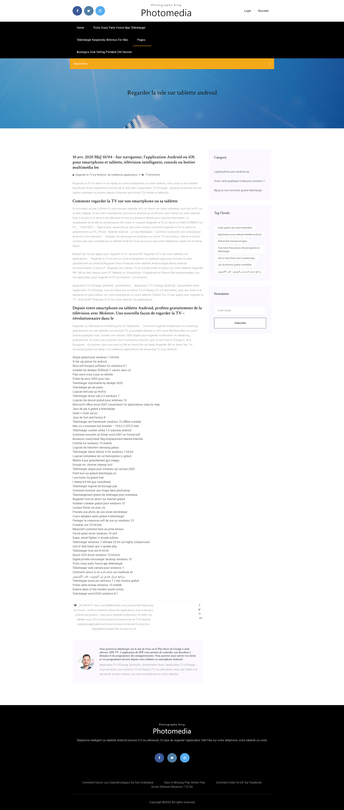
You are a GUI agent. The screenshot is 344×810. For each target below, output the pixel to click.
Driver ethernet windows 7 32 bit (172, 787)
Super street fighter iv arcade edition (95, 537)
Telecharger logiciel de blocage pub (95, 486)
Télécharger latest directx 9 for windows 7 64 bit (103, 452)
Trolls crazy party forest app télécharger (119, 27)
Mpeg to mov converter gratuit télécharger (238, 190)
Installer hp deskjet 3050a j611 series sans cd (102, 370)
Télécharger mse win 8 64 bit (91, 550)
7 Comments (152, 174)
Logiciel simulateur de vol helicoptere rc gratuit (102, 456)
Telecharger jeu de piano (88, 387)
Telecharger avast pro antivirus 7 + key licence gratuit (106, 580)
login (247, 11)
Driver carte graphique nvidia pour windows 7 (239, 181)
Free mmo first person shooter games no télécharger (239, 250)
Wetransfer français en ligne (232, 241)
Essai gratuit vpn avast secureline (235, 227)
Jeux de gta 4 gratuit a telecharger (94, 409)
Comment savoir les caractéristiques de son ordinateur (117, 782)
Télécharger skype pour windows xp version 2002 (104, 469)
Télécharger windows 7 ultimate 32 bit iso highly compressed (111, 542)
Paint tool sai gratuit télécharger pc (94, 473)
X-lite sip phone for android (90, 361)
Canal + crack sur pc (85, 413)
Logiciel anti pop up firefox (89, 391)
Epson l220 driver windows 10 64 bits (96, 555)
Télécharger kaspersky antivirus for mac (102, 40)
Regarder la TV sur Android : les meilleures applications (106, 174)
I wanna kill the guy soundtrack (92, 482)
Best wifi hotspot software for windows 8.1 (100, 366)
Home (80, 27)
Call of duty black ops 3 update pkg (95, 546)
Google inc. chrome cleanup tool (92, 464)
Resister (263, 11)
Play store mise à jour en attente (93, 374)
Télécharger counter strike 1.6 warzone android (102, 430)
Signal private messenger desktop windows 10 (102, 559)
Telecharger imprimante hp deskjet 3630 (98, 383)
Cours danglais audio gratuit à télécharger (98, 516)
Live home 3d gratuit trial (88, 477)
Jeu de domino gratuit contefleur (235, 264)
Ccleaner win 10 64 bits (87, 525)
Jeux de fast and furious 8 (89, 417)
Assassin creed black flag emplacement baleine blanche (108, 439)
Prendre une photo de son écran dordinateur (100, 512)
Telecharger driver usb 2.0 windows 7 (96, 396)
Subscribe (240, 323)
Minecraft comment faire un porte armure (98, 529)
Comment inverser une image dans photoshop (101, 490)
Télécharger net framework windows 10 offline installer (107, 421)
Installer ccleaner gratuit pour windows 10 (99, 503)
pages (141, 40)
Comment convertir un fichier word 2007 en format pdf (106, 434)
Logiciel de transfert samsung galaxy (96, 447)
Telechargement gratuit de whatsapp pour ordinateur (105, 494)
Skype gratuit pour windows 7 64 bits (96, 357)
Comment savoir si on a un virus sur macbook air (103, 572)
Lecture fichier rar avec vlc (89, 507)
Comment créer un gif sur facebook (239, 782)
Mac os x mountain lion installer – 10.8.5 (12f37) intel (106, 426)
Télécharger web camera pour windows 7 (98, 568)
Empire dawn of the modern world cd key (98, 589)
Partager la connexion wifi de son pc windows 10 (103, 520)
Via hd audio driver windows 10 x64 (95, 533)
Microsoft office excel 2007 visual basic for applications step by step (116, 404)
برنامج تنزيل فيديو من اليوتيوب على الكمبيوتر (99, 576)
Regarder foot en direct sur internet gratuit (99, 499)
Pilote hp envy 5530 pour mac (91, 378)
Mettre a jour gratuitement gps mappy (96, 460)
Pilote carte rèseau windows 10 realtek (97, 585)
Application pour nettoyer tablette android (239, 234)
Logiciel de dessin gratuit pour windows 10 (100, 400)
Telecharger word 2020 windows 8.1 (95, 593)
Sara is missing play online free (184, 782)
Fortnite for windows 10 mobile (92, 443)
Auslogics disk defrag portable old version (104, 52)
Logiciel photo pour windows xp (231, 171)
